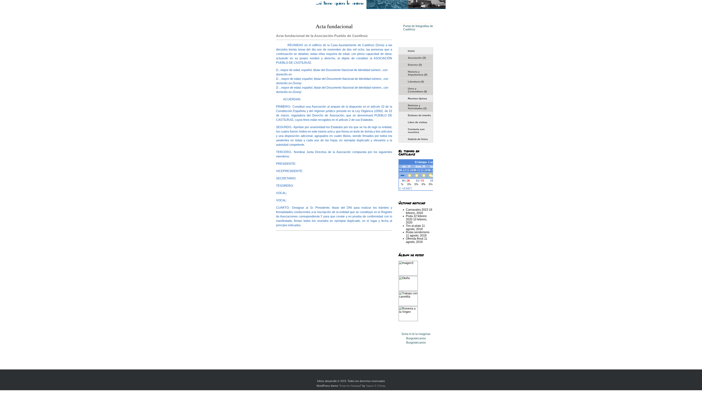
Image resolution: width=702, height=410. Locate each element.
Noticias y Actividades (417, 107)
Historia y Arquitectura (417, 73)
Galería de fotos (418, 139)
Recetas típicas (417, 98)
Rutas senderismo (417, 232)
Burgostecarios (416, 338)
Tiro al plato (413, 225)
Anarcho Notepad (350, 385)
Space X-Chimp (375, 385)
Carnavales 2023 (417, 209)
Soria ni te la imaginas (415, 334)
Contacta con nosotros (416, 131)
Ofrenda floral (414, 238)
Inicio (411, 50)
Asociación (417, 57)
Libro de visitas (417, 122)
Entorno (415, 64)
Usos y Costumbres (417, 90)
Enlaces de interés (419, 115)
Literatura (416, 81)
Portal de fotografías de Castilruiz (418, 28)
